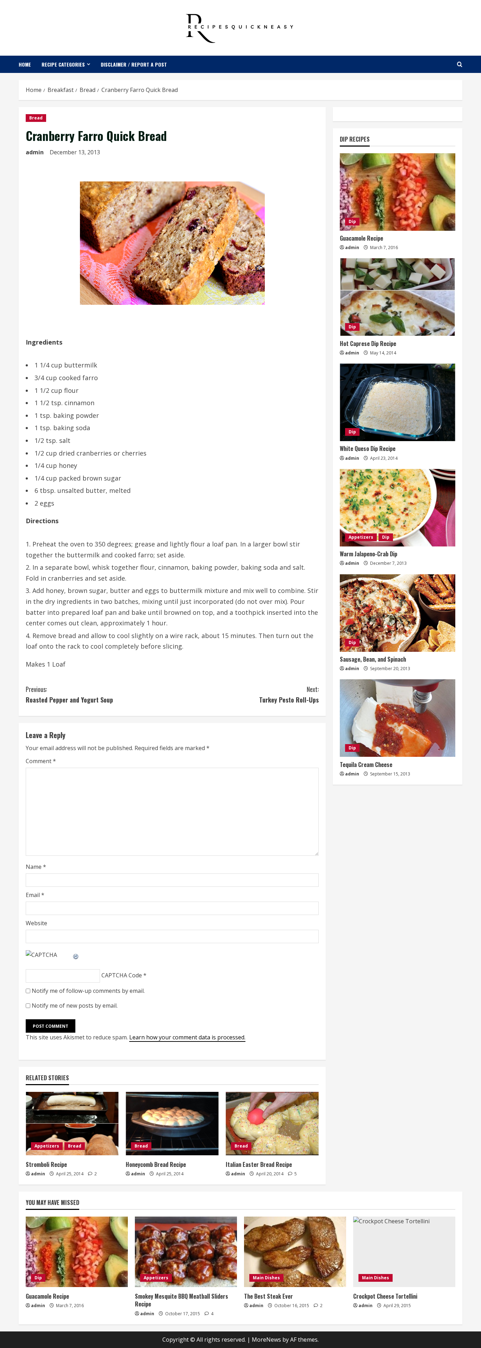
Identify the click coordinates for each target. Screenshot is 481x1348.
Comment (41, 761)
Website (36, 923)
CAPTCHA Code (121, 975)
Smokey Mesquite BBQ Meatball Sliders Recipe (181, 1300)
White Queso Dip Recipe (367, 448)
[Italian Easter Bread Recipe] (272, 1123)
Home (25, 64)
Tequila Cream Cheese (366, 764)
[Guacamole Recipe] (397, 192)
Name (36, 867)
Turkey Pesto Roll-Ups (289, 695)
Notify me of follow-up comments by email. (88, 991)
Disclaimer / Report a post (134, 64)
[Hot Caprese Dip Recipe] (397, 297)
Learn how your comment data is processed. (187, 1037)
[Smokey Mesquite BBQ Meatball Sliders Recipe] (186, 1252)
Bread (36, 118)
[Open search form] (459, 64)
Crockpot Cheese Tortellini (385, 1296)
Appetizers (47, 1146)
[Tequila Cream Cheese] (397, 718)
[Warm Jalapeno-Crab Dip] (397, 507)
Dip (352, 221)
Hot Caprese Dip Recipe (368, 343)
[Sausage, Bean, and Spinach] (397, 613)
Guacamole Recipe (361, 238)
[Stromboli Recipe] (72, 1123)
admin (35, 152)
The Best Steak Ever (268, 1296)
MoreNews (266, 1339)
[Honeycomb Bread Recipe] (172, 1123)
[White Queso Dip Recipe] (397, 402)
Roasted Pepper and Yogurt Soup (69, 695)
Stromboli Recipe (46, 1164)
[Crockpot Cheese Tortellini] (404, 1252)
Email (35, 895)
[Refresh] (76, 955)
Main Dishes (266, 1278)
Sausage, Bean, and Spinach (373, 659)
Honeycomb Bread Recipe (156, 1164)
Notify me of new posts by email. (75, 1005)
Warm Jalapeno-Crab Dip (368, 554)
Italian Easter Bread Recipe (259, 1164)
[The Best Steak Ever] (295, 1252)
